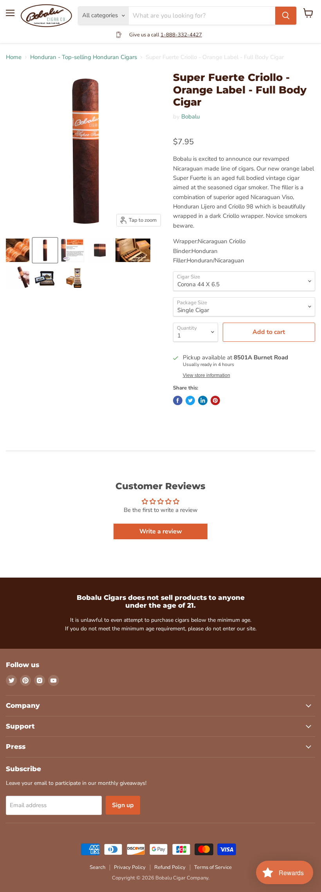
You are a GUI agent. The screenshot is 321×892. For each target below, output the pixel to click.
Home (14, 57)
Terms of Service (213, 867)
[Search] (285, 16)
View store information (206, 375)
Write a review (160, 531)
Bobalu (190, 116)
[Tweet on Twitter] (190, 400)
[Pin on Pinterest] (215, 400)
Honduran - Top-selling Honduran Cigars (83, 57)
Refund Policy (170, 867)
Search (97, 867)
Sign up (123, 805)
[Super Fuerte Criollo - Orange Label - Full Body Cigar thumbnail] (17, 250)
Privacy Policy (130, 867)
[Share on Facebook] (177, 400)
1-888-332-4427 (181, 34)
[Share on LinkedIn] (202, 400)
